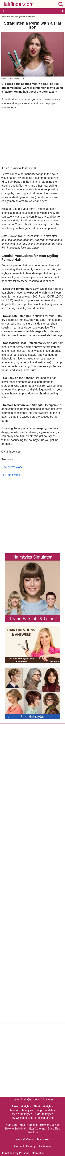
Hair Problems (29, 1124)
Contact (19, 1146)
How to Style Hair (16, 1128)
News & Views (24, 1139)
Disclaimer (44, 1146)
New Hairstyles (21, 1106)
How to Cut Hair (50, 1124)
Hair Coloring (37, 1128)
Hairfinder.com (17, 4)
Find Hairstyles (44, 1117)
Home (3, 17)
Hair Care (12, 1124)
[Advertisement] (32, 137)
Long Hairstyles (45, 1110)
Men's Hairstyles (22, 1114)
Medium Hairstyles (21, 1110)
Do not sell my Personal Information (23, 1153)
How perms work (11, 467)
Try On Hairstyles (22, 1117)
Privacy (30, 1146)
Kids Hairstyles (44, 1114)
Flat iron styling (10, 474)
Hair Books (43, 1139)
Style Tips (54, 1128)
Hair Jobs (32, 1132)
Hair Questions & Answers (37, 1099)
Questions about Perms (27, 17)
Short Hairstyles (43, 1106)
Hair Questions (12, 17)
